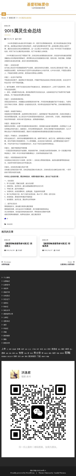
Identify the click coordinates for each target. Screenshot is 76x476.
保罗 (22, 349)
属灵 (62, 349)
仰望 (10, 349)
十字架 (34, 349)
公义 (29, 349)
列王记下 (6, 299)
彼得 (67, 349)
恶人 (71, 349)
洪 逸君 (19, 39)
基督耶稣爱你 (38, 5)
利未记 (5, 307)
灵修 (25, 353)
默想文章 (7, 26)
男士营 (37, 352)
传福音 (14, 349)
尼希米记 (6, 321)
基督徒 (54, 349)
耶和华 (62, 353)
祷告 (50, 353)
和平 (38, 349)
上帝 (3, 348)
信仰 (26, 349)
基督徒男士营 (8, 314)
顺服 (47, 356)
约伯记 (5, 328)
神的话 (46, 353)
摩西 (13, 353)
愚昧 (3, 353)
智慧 (21, 352)
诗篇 (5, 332)
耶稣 (68, 352)
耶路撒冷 (4, 356)
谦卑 (22, 356)
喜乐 (41, 349)
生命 (31, 353)
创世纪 (5, 303)
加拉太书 (6, 310)
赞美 (26, 356)
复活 (59, 349)
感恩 (7, 353)
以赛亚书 (6, 285)
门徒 (39, 356)
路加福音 (6, 336)
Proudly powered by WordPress (22, 473)
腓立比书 (10, 356)
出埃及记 (6, 296)
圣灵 (49, 349)
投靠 (10, 353)
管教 (58, 353)
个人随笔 (6, 277)
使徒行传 (6, 292)
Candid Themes (60, 473)
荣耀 (15, 356)
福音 (54, 353)
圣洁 (45, 349)
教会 (17, 353)
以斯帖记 (6, 281)
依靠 (18, 349)
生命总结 (9, 224)
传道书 (5, 288)
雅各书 (44, 356)
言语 (19, 356)
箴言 (5, 325)
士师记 (5, 317)
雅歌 (5, 339)
